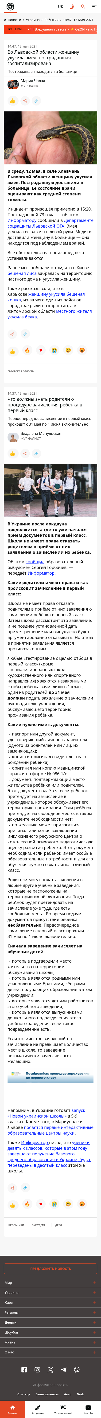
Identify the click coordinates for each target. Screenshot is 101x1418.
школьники (16, 1225)
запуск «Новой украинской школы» (46, 1113)
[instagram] (37, 1370)
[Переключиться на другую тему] (72, 6)
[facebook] (24, 1370)
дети (58, 1225)
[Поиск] (83, 6)
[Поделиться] (25, 101)
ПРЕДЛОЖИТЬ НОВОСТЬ (50, 1268)
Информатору (22, 220)
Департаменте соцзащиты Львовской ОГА (50, 223)
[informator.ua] (10, 6)
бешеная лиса (22, 273)
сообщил (35, 561)
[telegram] (63, 1370)
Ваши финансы (47, 1394)
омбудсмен (39, 1225)
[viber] (77, 1370)
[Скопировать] (36, 101)
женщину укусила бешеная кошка (46, 297)
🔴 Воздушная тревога (48, 29)
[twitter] (50, 1370)
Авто (67, 1394)
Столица (23, 1394)
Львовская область (21, 371)
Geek (80, 1394)
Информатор (41, 573)
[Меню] (94, 6)
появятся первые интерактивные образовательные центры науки (50, 1130)
